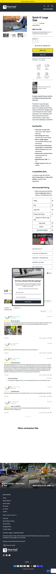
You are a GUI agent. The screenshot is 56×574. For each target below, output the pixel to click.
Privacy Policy (6, 524)
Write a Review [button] (46, 300)
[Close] (42, 270)
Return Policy (37, 249)
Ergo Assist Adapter (42, 230)
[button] (50, 571)
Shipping (34, 32)
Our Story (5, 509)
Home (4, 498)
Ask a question (37, 267)
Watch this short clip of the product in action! (44, 87)
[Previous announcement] (2, 1)
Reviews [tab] (7, 308)
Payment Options (38, 262)
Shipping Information (39, 253)
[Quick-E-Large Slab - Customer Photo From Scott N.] (6, 302)
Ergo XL (41, 227)
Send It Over (28, 302)
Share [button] (7, 338)
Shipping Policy (7, 526)
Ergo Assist (42, 223)
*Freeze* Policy (7, 529)
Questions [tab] (16, 308)
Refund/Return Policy (9, 521)
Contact (5, 511)
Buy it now (43, 55)
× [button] (48, 571)
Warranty (5, 518)
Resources (5, 506)
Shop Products (7, 501)
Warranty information (40, 258)
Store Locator (6, 503)
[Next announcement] (53, 1)
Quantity (35, 38)
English (27, 562)
